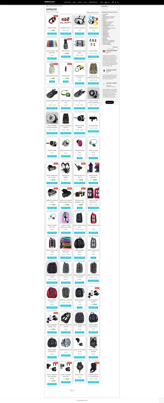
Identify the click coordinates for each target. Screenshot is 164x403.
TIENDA (74, 2)
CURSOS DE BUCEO (67, 2)
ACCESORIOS (105, 14)
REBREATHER (105, 34)
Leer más (52, 81)
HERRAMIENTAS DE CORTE (108, 25)
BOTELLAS (105, 19)
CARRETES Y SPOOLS (107, 23)
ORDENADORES (106, 33)
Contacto (85, 2)
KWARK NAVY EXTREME (111, 70)
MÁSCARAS (105, 31)
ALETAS (104, 15)
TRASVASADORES (106, 43)
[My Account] (116, 2)
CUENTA (101, 2)
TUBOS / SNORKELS (107, 44)
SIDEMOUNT (105, 39)
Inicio (47, 6)
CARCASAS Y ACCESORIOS (108, 21)
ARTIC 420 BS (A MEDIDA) (111, 50)
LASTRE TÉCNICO (106, 29)
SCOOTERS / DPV (106, 37)
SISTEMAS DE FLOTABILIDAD (108, 40)
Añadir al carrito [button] (52, 33)
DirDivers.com (50, 2)
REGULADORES (106, 35)
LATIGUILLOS (105, 30)
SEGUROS (80, 2)
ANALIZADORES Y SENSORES (109, 16)
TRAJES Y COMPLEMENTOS (108, 42)
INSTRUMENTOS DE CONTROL (109, 28)
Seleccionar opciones (65, 33)
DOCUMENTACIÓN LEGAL (93, 2)
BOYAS (104, 20)
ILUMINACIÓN (105, 26)
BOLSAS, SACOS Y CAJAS (108, 18)
